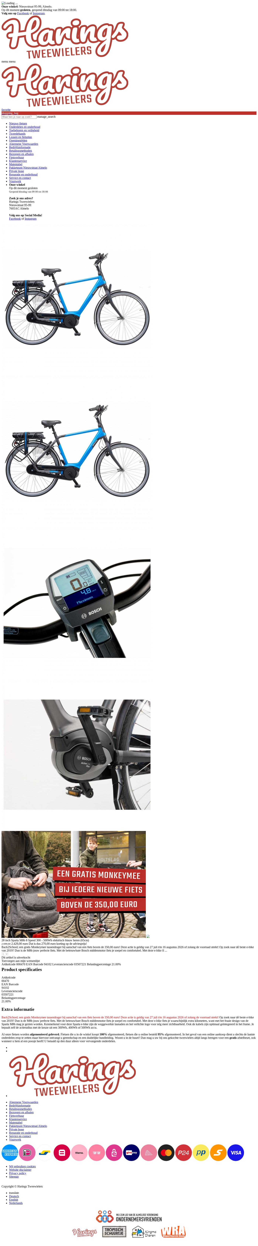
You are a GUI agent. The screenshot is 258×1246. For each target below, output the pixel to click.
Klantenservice (18, 160)
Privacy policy (17, 1173)
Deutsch (14, 1196)
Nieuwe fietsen (18, 123)
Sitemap (14, 1176)
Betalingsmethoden (20, 150)
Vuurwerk (15, 181)
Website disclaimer (20, 1169)
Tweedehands (17, 133)
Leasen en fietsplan (20, 137)
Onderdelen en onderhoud (24, 126)
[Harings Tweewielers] (65, 58)
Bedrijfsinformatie (20, 147)
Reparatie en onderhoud (23, 174)
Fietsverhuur (16, 157)
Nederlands (16, 1203)
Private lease (16, 171)
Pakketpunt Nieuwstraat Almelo (28, 167)
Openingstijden (18, 140)
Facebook (23, 13)
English (13, 1199)
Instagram (39, 13)
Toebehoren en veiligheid (24, 130)
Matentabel (15, 164)
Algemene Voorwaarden (23, 143)
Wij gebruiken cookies (22, 1166)
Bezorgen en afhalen (21, 154)
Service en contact (20, 177)
